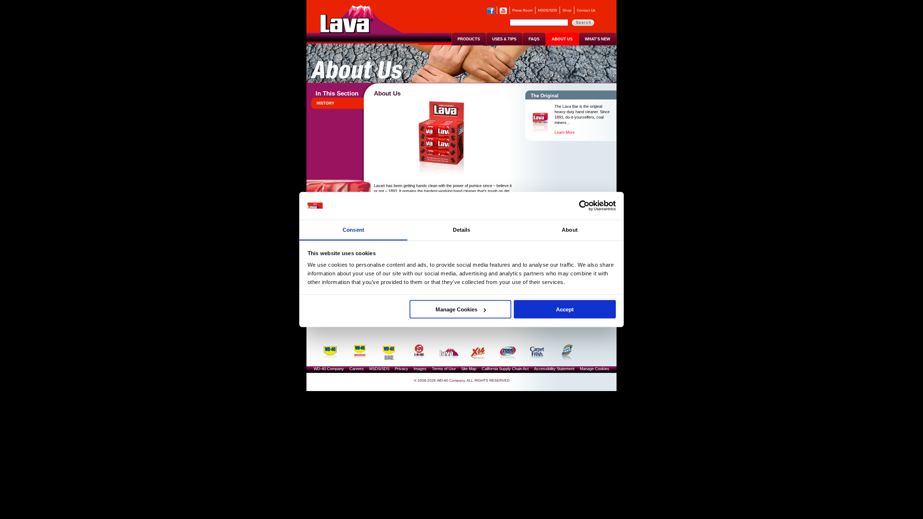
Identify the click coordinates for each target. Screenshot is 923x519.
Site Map (468, 369)
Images (420, 369)
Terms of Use (444, 369)
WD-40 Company (329, 369)
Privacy (401, 369)
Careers (356, 369)
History (325, 103)
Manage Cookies (456, 309)
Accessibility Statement (554, 369)
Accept (565, 309)
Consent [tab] (353, 229)
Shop (566, 10)
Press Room (522, 10)
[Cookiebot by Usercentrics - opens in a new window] (584, 205)
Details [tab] (462, 229)
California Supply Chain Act (505, 369)
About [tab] (570, 229)
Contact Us (586, 10)
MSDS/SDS (547, 10)
